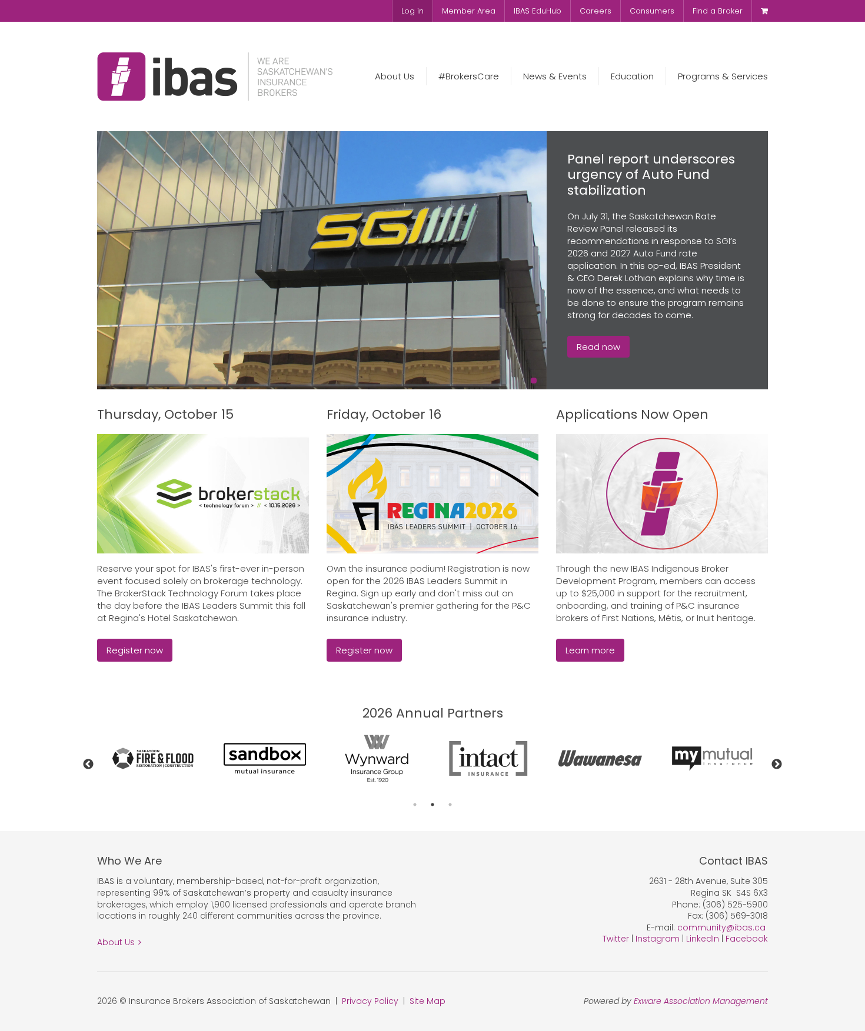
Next (777, 764)
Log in (412, 11)
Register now (135, 650)
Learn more (590, 650)
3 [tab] (450, 804)
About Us (394, 76)
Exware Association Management (701, 1001)
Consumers (652, 10)
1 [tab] (415, 804)
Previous (88, 764)
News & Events (555, 76)
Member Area (468, 10)
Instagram (658, 939)
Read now (598, 347)
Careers (595, 10)
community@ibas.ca (721, 927)
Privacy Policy (370, 1001)
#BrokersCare (468, 76)
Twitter (616, 939)
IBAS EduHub (537, 10)
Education (632, 76)
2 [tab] (432, 804)
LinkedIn (702, 939)
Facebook (747, 939)
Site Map (427, 1001)
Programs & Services (723, 76)
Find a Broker (718, 10)
